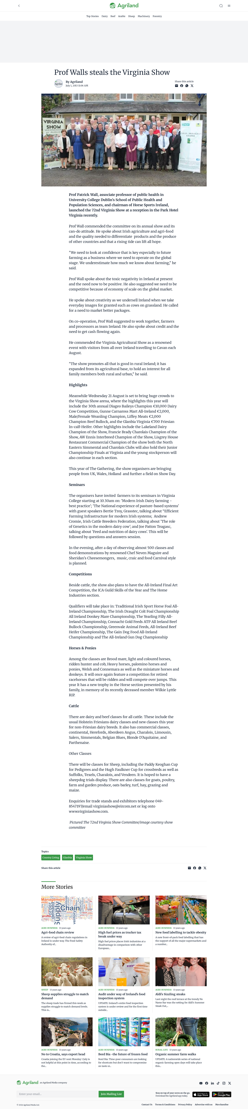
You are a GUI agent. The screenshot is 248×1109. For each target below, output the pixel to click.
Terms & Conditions (165, 1104)
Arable (121, 16)
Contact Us (147, 1104)
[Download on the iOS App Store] (201, 1094)
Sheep (131, 16)
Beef (113, 16)
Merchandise (221, 1104)
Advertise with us (203, 1104)
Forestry (157, 16)
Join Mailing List (111, 1094)
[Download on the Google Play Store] (221, 1094)
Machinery (144, 16)
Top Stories (92, 16)
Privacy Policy (185, 1104)
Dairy (105, 16)
